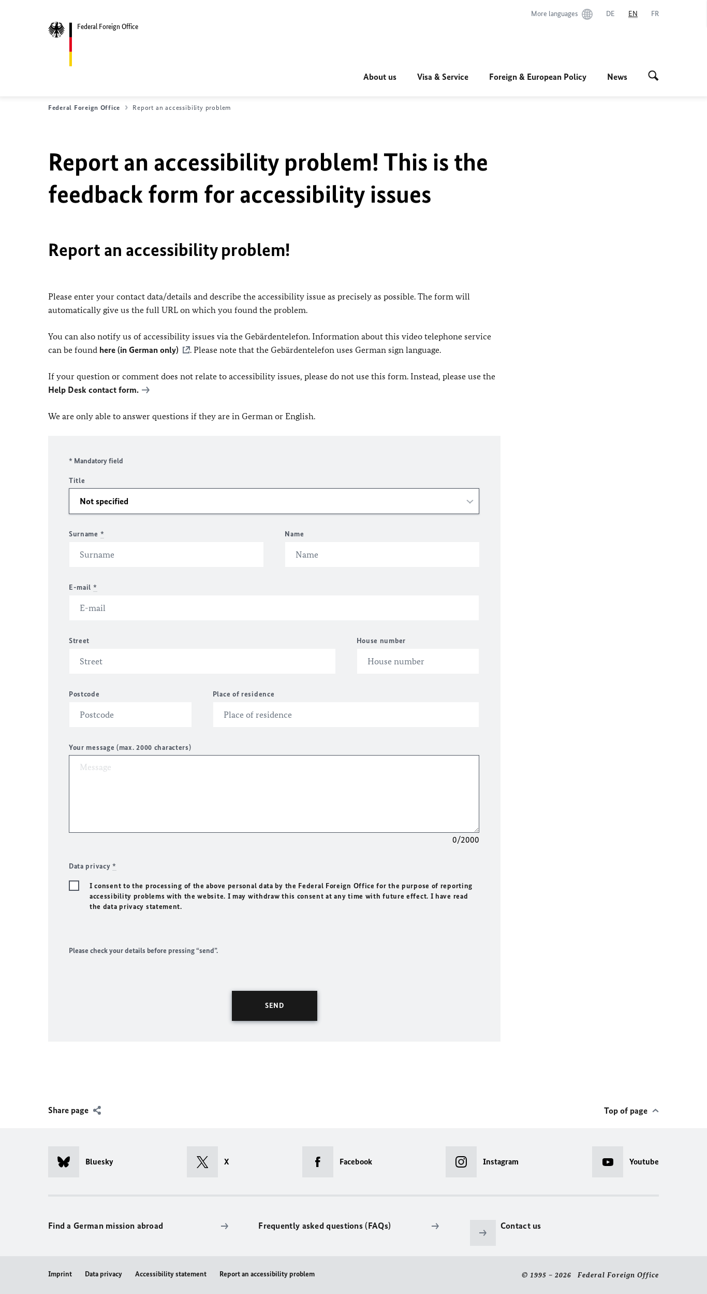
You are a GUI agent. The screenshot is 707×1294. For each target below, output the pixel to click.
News (617, 77)
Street (79, 640)
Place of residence (244, 694)
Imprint (60, 1274)
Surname (86, 534)
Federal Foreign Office (84, 107)
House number (381, 640)
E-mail (83, 587)
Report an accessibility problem (267, 1274)
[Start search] (653, 76)
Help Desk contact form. (93, 390)
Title (77, 480)
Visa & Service (442, 77)
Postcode (84, 694)
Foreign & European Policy (537, 77)
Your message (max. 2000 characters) (130, 747)
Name (294, 534)
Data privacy (103, 1274)
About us (379, 77)
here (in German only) (139, 350)
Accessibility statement (171, 1274)
